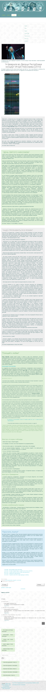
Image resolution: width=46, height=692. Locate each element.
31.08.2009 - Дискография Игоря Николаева (13, 569)
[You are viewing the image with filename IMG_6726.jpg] (11, 102)
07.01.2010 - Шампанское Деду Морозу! (12, 573)
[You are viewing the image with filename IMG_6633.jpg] (11, 87)
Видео (25, 25)
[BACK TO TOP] (43, 623)
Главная (3, 15)
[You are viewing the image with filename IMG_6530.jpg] (11, 79)
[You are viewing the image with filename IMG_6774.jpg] (11, 111)
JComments (23, 588)
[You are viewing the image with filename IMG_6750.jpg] (11, 107)
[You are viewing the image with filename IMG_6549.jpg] (11, 83)
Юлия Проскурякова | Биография (10, 665)
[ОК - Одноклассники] (6, 595)
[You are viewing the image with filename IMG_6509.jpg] (11, 75)
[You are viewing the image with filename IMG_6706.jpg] (11, 101)
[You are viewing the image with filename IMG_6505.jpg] (11, 74)
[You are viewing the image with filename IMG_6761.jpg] (11, 108)
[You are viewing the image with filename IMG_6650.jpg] (11, 93)
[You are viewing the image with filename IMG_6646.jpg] (11, 91)
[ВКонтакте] (3, 595)
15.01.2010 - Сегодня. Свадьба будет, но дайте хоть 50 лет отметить (18, 570)
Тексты (18, 15)
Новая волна (27, 36)
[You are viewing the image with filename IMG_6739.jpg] (11, 105)
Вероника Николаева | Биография (10, 672)
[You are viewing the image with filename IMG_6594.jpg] (11, 86)
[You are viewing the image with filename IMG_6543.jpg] (11, 80)
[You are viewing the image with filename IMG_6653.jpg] (11, 94)
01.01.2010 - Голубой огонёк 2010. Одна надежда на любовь (16, 574)
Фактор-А (26, 38)
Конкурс (26, 41)
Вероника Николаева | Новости (9, 668)
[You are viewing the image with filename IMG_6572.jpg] (11, 85)
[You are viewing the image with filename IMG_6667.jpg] (11, 97)
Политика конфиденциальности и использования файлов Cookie (25, 682)
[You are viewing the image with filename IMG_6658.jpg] (11, 96)
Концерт (14, 15)
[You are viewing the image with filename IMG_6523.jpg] (11, 76)
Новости (9, 15)
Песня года (26, 33)
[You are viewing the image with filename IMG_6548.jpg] (11, 82)
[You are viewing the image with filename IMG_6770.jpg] (11, 109)
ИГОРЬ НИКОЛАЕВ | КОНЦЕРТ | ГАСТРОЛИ (13, 580)
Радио (25, 30)
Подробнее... (6, 605)
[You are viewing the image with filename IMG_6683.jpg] (11, 98)
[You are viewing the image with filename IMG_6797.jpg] (11, 113)
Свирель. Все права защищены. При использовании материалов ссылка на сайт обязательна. (6, 686)
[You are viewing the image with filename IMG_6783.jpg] (11, 112)
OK (2, 657)
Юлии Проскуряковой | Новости (10, 662)
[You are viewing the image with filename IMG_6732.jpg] (11, 104)
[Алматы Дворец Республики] (13, 51)
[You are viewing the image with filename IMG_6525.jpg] (11, 78)
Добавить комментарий (6, 587)
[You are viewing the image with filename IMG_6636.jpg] (11, 90)
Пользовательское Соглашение (18, 684)
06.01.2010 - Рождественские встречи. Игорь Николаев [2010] (16, 572)
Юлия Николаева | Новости (9, 675)
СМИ (25, 28)
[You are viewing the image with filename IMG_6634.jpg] (11, 89)
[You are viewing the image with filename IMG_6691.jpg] (11, 100)
